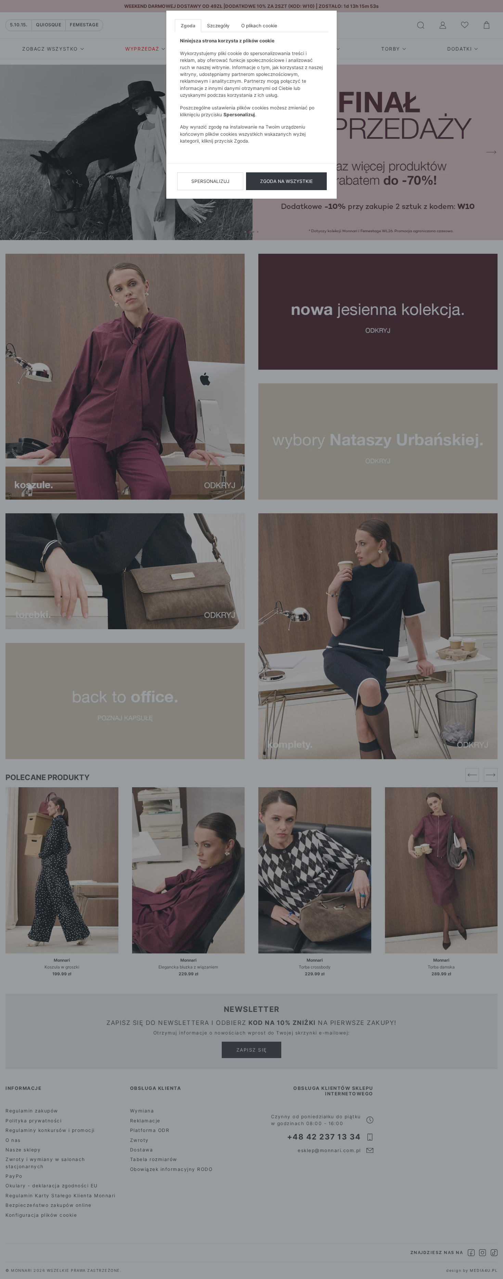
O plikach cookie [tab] (259, 25)
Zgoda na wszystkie (286, 181)
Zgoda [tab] (188, 25)
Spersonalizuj (210, 181)
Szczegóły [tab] (218, 25)
